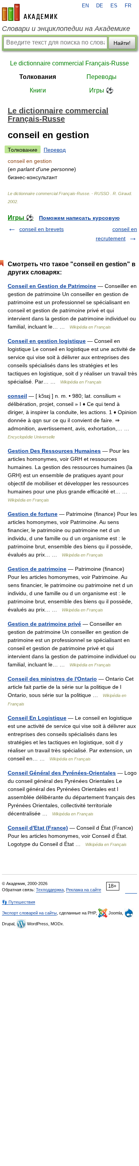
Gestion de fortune (33, 514)
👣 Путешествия (18, 902)
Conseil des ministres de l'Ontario (52, 679)
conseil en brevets (41, 229)
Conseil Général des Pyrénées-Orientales (62, 773)
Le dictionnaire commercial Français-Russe (69, 63)
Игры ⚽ (101, 90)
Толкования (37, 77)
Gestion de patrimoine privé (44, 624)
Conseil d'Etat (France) (38, 828)
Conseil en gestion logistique (47, 341)
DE (99, 6)
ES (113, 6)
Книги (38, 90)
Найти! (122, 43)
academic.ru (30, 12)
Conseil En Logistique (37, 718)
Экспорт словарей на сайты (29, 913)
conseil (17, 396)
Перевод (55, 150)
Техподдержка (50, 889)
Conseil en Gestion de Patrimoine (52, 286)
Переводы (101, 77)
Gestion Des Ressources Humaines (54, 451)
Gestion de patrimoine (37, 569)
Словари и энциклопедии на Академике (66, 29)
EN (85, 6)
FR (128, 6)
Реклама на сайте (83, 889)
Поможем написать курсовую (79, 218)
